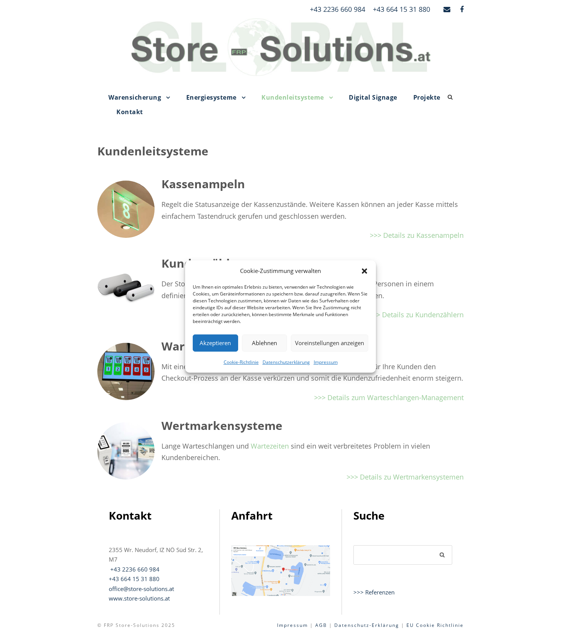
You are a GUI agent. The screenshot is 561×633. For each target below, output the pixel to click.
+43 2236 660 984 (337, 9)
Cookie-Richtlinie (241, 361)
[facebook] (462, 9)
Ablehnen (264, 343)
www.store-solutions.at (139, 598)
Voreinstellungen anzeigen (329, 343)
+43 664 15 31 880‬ (134, 579)
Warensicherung (134, 97)
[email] (446, 9)
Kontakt (129, 112)
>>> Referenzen (374, 592)
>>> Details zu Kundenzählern (416, 314)
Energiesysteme (211, 97)
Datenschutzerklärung (286, 361)
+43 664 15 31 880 (401, 9)
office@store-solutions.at (141, 589)
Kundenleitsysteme (292, 97)
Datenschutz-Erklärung (366, 625)
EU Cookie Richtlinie (435, 625)
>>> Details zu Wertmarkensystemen (405, 476)
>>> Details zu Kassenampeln (417, 235)
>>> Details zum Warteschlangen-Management (389, 397)
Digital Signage (373, 97)
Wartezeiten (270, 446)
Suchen (442, 555)
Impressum (326, 361)
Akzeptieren (215, 343)
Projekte (426, 97)
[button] (364, 271)
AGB (321, 625)
